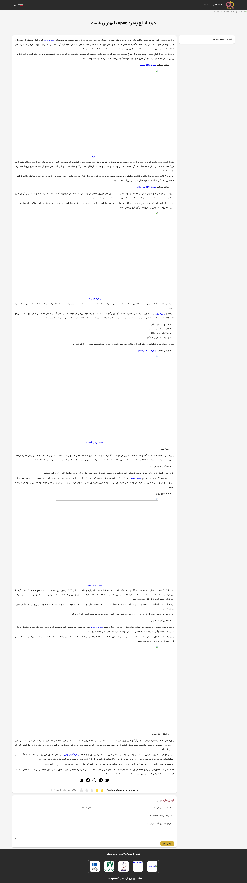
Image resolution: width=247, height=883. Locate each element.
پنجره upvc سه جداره (146, 187)
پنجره (94, 157)
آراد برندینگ (207, 4)
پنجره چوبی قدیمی (94, 442)
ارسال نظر (167, 843)
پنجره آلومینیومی (71, 754)
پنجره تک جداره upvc (146, 350)
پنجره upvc (49, 40)
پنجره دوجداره (97, 627)
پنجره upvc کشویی (147, 65)
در (145, 203)
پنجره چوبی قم (94, 298)
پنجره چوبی (160, 313)
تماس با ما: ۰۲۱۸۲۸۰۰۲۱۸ (129, 854)
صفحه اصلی (217, 4)
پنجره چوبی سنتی (94, 585)
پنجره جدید (136, 478)
